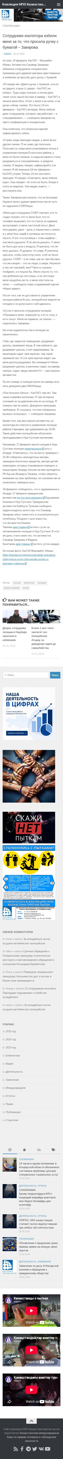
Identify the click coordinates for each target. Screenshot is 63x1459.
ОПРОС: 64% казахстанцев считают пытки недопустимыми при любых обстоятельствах (38, 1224)
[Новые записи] (10, 1150)
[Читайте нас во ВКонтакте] (40, 1449)
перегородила (32, 448)
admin (7, 54)
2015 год (11, 1031)
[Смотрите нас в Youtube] (47, 1449)
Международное (16, 1087)
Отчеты (10, 1095)
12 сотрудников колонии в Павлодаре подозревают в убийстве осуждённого (29, 993)
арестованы (23, 543)
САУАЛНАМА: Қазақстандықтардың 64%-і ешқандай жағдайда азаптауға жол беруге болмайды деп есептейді (37, 1197)
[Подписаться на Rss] (15, 1449)
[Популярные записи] (24, 1150)
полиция (42, 583)
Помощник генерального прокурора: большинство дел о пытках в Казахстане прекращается (28, 976)
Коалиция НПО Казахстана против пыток (25, 4)
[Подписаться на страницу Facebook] (22, 1449)
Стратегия (12, 1120)
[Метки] (53, 1150)
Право (9, 1103)
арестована (20, 527)
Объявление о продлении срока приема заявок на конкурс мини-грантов (38, 1246)
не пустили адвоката (29, 497)
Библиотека (13, 1055)
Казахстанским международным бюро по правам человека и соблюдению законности (33, 1436)
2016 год (11, 1039)
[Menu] (58, 4)
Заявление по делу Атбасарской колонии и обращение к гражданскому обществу (38, 1269)
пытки (26, 588)
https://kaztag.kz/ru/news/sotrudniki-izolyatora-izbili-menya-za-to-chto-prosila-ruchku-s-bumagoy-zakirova (29, 559)
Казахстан (29, 583)
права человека (11, 588)
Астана (17, 583)
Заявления (12, 1079)
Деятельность (14, 1071)
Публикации (11, 25)
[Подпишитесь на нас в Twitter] (34, 1449)
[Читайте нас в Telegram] (28, 1449)
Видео (9, 1063)
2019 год (11, 1047)
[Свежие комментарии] (38, 1150)
